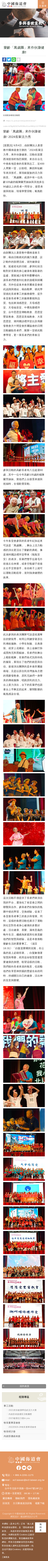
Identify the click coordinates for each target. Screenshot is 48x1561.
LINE (29, 1468)
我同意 (41, 1527)
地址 (7, 1485)
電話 (7, 1475)
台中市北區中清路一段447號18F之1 (24, 1488)
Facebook (18, 1468)
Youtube (24, 1468)
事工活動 (8, 1406)
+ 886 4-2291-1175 (23, 1475)
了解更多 (5, 1557)
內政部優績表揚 (12, 1436)
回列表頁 (24, 1386)
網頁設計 (14, 1517)
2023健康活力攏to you (19, 1418)
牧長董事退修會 (12, 1422)
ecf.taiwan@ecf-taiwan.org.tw (29, 1480)
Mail (7, 1480)
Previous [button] (3, 23)
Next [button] (45, 23)
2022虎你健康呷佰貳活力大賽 (23, 1410)
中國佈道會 (14, 4)
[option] (24, 23)
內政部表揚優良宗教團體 (20, 1414)
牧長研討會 (10, 1431)
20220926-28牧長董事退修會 (22, 1427)
